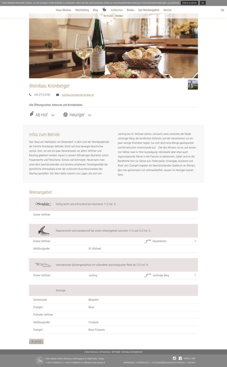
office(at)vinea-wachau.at (94, 362)
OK (202, 2)
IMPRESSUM (128, 362)
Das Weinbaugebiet (148, 10)
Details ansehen (189, 2)
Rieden (130, 10)
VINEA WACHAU (91, 352)
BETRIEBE (116, 352)
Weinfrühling (82, 10)
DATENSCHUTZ (142, 362)
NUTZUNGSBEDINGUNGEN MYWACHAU (168, 362)
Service (167, 10)
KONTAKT (191, 362)
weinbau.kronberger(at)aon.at (78, 94)
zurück (37, 341)
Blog (95, 10)
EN (222, 10)
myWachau (117, 10)
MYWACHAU (105, 352)
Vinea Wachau (63, 10)
